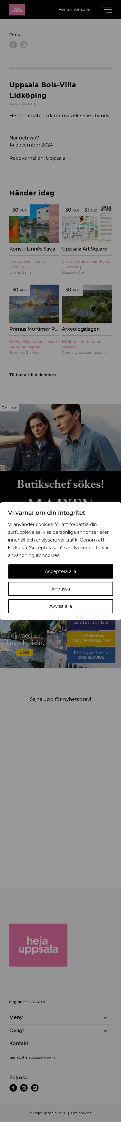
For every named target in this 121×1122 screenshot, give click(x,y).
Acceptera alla (60, 571)
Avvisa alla (60, 606)
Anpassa (60, 589)
